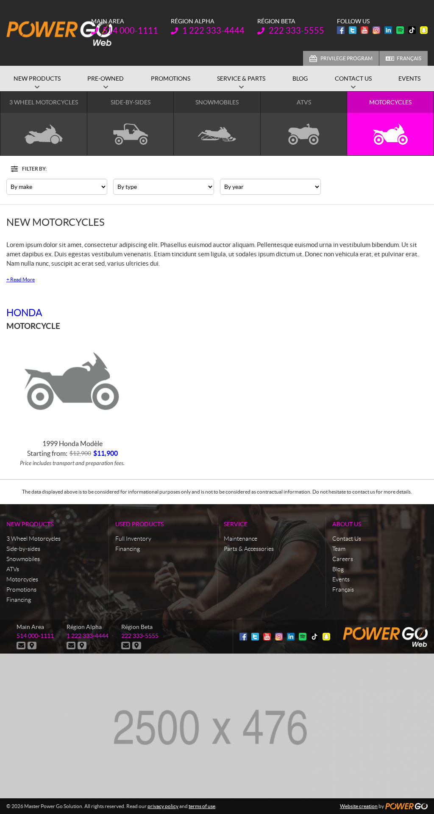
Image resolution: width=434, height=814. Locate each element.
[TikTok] (412, 30)
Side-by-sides (23, 548)
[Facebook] (341, 30)
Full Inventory (133, 538)
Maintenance (240, 538)
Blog (338, 569)
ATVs (12, 569)
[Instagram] (376, 30)
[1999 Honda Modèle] (72, 383)
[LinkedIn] (388, 30)
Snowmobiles (23, 559)
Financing (18, 599)
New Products (29, 524)
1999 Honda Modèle (72, 443)
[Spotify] (400, 30)
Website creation (359, 806)
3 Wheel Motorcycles (33, 538)
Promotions (21, 589)
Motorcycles (22, 579)
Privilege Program (346, 58)
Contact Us (346, 538)
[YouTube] (364, 30)
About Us (346, 524)
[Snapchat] (424, 30)
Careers (342, 559)
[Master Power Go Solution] (59, 33)
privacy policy (162, 806)
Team (338, 548)
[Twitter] (352, 30)
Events (341, 579)
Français (409, 58)
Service (236, 524)
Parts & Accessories (249, 548)
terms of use (202, 806)
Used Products (139, 524)
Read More (20, 279)
